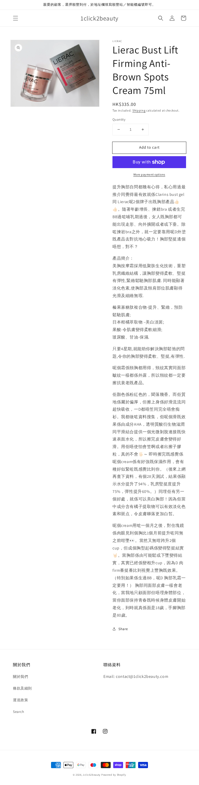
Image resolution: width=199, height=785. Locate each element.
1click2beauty (92, 774)
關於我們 (20, 676)
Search (18, 711)
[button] (15, 18)
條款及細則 (22, 688)
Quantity (118, 119)
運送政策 (20, 700)
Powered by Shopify (113, 774)
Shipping (139, 110)
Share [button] (123, 628)
